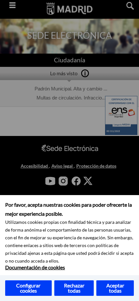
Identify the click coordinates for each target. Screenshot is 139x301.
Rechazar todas (74, 288)
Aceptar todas (115, 288)
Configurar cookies (28, 288)
